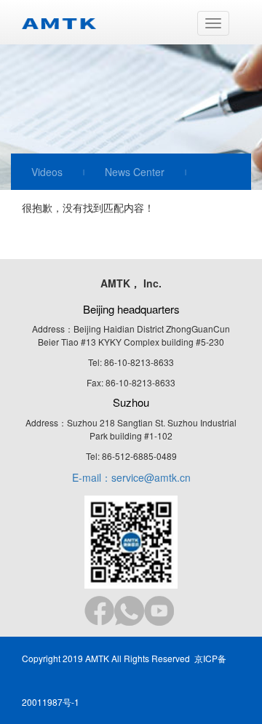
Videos (47, 171)
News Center (134, 171)
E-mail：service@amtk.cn (131, 477)
